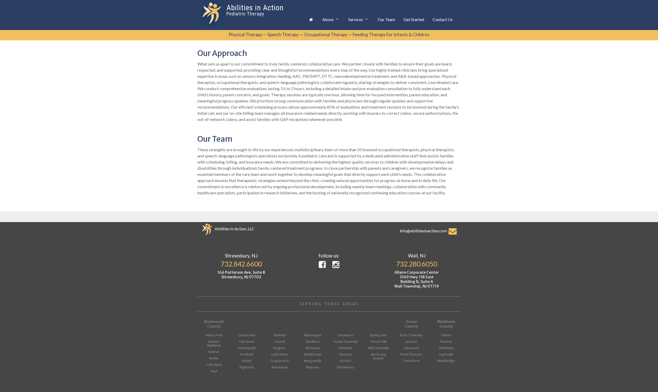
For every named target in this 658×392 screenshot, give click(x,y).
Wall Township (378, 348)
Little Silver (279, 354)
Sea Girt (345, 361)
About (328, 19)
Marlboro (313, 341)
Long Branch (280, 361)
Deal (214, 371)
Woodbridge (446, 361)
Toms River (411, 361)
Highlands (247, 367)
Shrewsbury (345, 367)
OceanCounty (411, 324)
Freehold (246, 354)
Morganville (313, 361)
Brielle (213, 358)
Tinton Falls (378, 341)
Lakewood (411, 348)
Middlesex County (446, 324)
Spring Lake (378, 335)
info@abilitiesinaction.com (424, 230)
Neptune (312, 367)
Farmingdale (247, 348)
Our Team (386, 19)
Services (355, 19)
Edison (446, 335)
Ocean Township (345, 341)
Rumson (346, 354)
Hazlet (247, 361)
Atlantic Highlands (214, 343)
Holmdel (280, 335)
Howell (280, 341)
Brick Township (411, 335)
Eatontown (246, 335)
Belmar (214, 352)
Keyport (279, 348)
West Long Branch (378, 356)
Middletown (313, 354)
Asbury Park (214, 335)
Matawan (312, 348)
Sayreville (446, 354)
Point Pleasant (411, 354)
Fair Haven (246, 341)
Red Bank (345, 348)
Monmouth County (214, 324)
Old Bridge (446, 348)
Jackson (411, 341)
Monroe (446, 341)
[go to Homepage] (311, 19)
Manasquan (312, 335)
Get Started (414, 19)
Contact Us (443, 19)
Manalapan (279, 367)
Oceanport (345, 335)
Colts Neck (214, 365)
